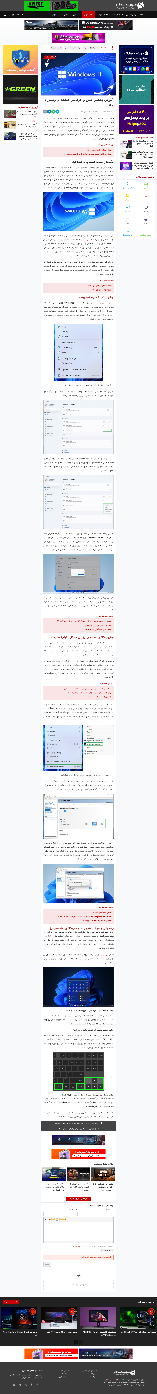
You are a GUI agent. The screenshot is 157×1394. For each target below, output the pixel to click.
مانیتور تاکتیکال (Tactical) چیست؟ (97, 920)
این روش (104, 954)
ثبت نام (93, 1380)
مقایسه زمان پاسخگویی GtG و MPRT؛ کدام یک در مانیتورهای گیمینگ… (103, 1187)
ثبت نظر (47, 1264)
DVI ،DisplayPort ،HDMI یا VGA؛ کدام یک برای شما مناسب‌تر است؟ (84, 916)
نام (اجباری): (109, 1210)
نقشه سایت (63, 1374)
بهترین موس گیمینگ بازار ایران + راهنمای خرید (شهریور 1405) (142, 144)
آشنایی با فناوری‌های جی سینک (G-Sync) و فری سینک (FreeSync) (84, 621)
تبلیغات (93, 1374)
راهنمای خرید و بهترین (88, 1370)
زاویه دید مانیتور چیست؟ (101, 289)
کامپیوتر (145, 187)
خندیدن (51, 1219)
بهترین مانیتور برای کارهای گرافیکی (98, 625)
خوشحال (54, 1219)
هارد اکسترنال (127, 235)
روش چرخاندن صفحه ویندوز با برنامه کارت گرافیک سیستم (89, 154)
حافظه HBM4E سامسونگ (91, 48)
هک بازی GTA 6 (56, 48)
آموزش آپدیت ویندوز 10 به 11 (100, 697)
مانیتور (145, 211)
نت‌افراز (113, 1379)
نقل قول (46, 1219)
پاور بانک (127, 211)
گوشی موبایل (127, 187)
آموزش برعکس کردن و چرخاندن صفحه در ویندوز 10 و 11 (78, 102)
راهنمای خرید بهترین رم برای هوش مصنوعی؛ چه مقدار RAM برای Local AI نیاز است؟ (142, 166)
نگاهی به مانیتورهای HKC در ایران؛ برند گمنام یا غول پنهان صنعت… (78, 1187)
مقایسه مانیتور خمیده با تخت (99, 285)
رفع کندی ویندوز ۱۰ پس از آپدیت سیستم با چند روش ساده (89, 693)
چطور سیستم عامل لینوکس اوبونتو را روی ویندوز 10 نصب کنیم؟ (87, 688)
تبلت (145, 199)
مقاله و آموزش (34, 121)
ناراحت (62, 1219)
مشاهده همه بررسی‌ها (11, 1302)
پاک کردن (48, 1219)
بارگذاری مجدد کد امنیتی (80, 1246)
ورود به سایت (63, 1380)
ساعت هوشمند (145, 235)
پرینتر (145, 223)
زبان (60, 1219)
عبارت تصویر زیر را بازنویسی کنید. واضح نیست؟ (93, 1246)
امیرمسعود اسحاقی (108, 111)
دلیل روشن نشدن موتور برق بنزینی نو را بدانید (27, 125)
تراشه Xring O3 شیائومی (72, 48)
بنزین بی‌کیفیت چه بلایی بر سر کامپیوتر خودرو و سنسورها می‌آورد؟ (27, 114)
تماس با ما (64, 1370)
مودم (127, 223)
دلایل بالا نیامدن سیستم (102, 912)
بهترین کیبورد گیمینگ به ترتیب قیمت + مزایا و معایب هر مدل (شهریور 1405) (142, 155)
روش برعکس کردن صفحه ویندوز (98, 150)
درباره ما (92, 1377)
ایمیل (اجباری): (73, 1210)
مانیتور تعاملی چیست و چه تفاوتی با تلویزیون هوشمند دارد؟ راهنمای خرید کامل (28, 136)
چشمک (65, 1219)
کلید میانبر (85, 239)
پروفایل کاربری (63, 1377)
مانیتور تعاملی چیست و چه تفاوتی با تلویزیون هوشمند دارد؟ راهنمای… (54, 1187)
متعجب (57, 1219)
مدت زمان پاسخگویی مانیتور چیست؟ (97, 629)
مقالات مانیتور (49, 57)
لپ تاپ (127, 199)
